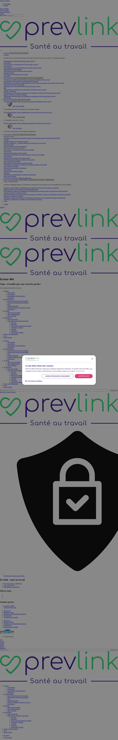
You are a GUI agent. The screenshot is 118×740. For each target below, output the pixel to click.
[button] (33, 381)
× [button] (92, 359)
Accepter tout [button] (83, 376)
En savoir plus (80, 371)
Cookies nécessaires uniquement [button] (57, 376)
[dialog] (59, 370)
